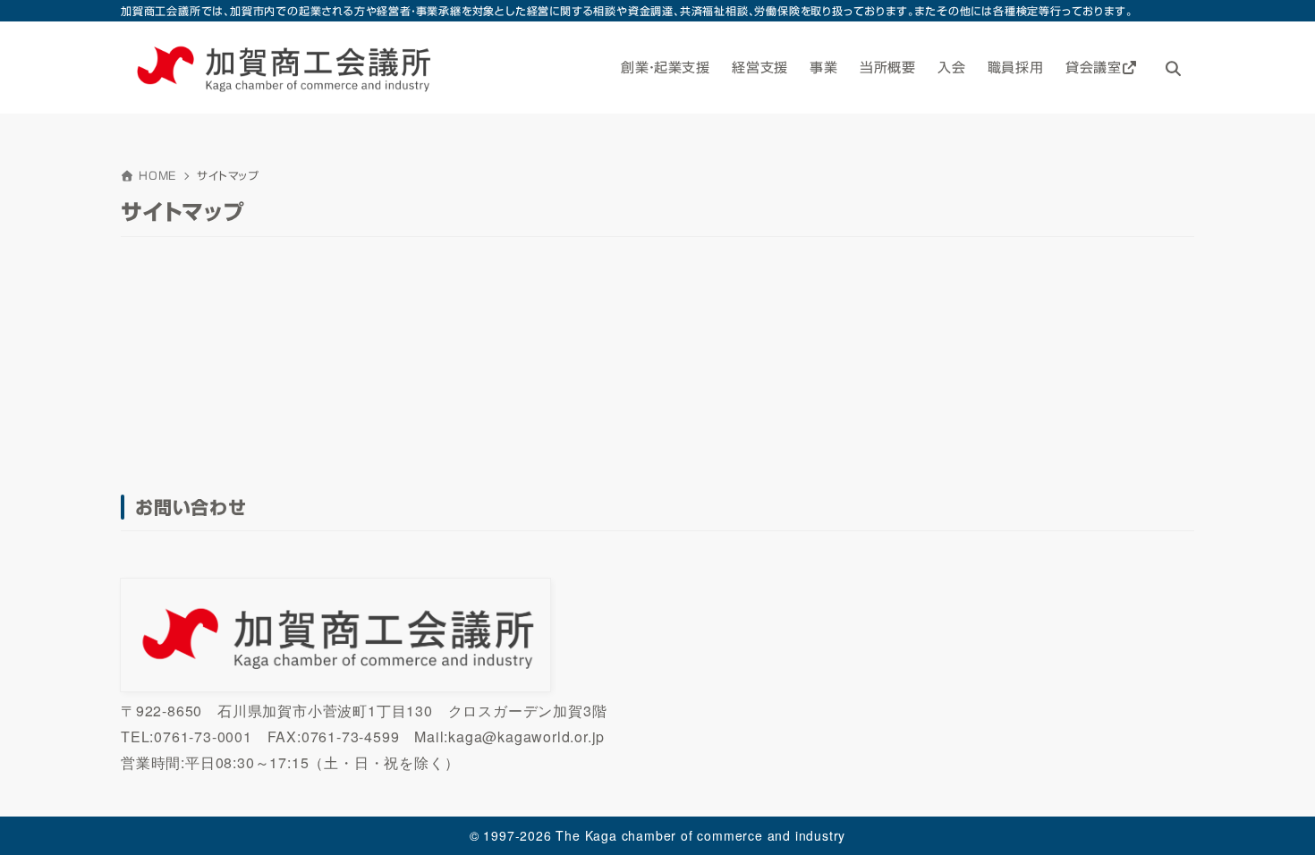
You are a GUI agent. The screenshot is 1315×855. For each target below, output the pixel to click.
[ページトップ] (1274, 747)
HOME (157, 175)
